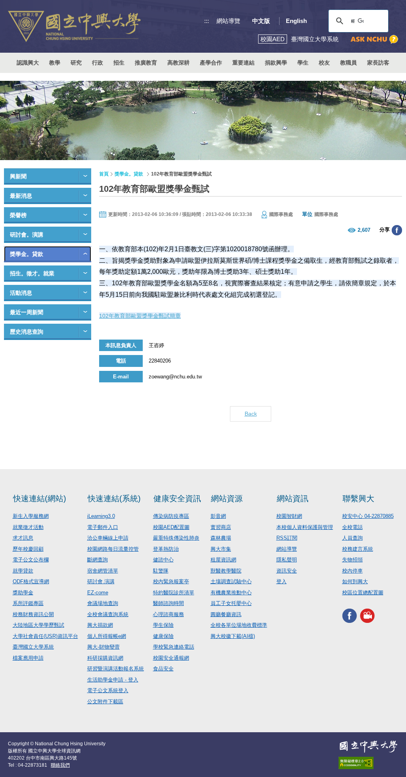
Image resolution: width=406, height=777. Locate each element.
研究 (76, 62)
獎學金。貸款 (26, 254)
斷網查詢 (97, 560)
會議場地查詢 (102, 603)
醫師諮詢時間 (168, 603)
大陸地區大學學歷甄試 (38, 625)
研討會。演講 (26, 234)
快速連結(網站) (39, 498)
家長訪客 (378, 62)
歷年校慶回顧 (28, 549)
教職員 (348, 62)
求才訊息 (23, 538)
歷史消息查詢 (26, 331)
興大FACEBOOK (349, 615)
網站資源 (227, 498)
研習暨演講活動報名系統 (115, 669)
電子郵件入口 (102, 527)
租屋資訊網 (223, 560)
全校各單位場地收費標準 (239, 625)
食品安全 (163, 669)
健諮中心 (163, 560)
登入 (281, 581)
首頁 (104, 174)
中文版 (261, 20)
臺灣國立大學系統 (33, 647)
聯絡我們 (60, 765)
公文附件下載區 (105, 701)
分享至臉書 (397, 230)
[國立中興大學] (74, 26)
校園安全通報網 (171, 658)
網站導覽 (228, 20)
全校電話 (352, 527)
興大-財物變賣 (103, 647)
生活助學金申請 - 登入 (112, 680)
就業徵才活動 (28, 527)
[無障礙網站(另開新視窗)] (368, 763)
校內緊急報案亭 (171, 581)
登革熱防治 (166, 549)
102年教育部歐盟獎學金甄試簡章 (140, 316)
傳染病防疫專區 (171, 516)
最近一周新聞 (26, 312)
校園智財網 (289, 516)
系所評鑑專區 (28, 603)
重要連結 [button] (243, 62)
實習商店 (221, 527)
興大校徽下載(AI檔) (233, 636)
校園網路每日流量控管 (113, 549)
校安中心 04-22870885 (368, 516)
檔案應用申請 (28, 658)
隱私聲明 (286, 560)
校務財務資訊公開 (33, 614)
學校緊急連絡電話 (173, 647)
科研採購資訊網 (105, 658)
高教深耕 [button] (178, 62)
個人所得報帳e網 (106, 636)
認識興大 (28, 62)
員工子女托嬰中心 (231, 603)
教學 (54, 62)
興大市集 (221, 549)
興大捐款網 (100, 625)
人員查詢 (352, 538)
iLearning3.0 (101, 516)
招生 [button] (118, 62)
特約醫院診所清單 (173, 593)
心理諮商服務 (168, 614)
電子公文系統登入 (107, 690)
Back (251, 413)
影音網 (218, 516)
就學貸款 (23, 571)
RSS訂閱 (286, 538)
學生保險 (163, 625)
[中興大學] (368, 746)
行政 (97, 62)
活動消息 (21, 293)
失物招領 (352, 560)
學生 (302, 62)
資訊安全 (286, 571)
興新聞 (18, 176)
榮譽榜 (18, 215)
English (296, 20)
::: (206, 20)
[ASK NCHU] (374, 39)
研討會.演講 (101, 581)
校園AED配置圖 (171, 527)
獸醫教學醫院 (226, 571)
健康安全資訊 (177, 498)
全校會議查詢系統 (107, 614)
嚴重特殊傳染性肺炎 (176, 538)
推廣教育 (146, 62)
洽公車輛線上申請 (107, 538)
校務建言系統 (357, 549)
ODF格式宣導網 (31, 581)
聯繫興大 (358, 498)
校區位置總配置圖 (362, 593)
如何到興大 (355, 581)
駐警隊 (161, 571)
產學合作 (211, 62)
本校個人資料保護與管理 (304, 527)
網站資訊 (292, 498)
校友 (324, 62)
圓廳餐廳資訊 (226, 614)
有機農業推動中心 (231, 593)
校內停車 (352, 571)
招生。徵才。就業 (32, 273)
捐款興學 (276, 62)
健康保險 (163, 636)
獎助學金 (23, 593)
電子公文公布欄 (31, 560)
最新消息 (21, 196)
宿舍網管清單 (102, 571)
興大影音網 (367, 615)
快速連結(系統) (114, 498)
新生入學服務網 (31, 516)
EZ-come (97, 593)
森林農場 (221, 538)
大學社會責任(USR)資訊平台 (45, 636)
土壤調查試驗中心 (231, 581)
